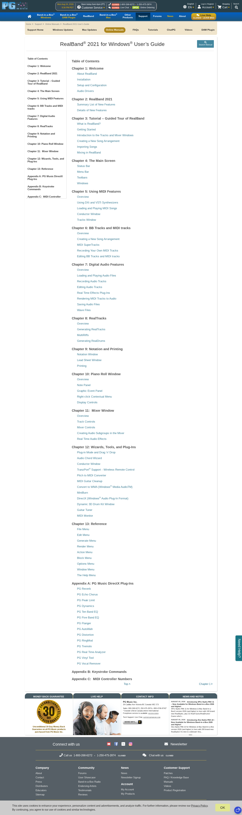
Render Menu (85, 546)
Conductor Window (88, 214)
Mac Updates (89, 29)
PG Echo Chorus (87, 594)
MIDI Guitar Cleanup (89, 481)
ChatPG (171, 29)
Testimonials (85, 790)
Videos (188, 29)
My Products (128, 793)
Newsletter (179, 744)
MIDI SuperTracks (88, 244)
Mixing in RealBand (89, 152)
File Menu (83, 529)
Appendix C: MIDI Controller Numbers (102, 679)
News (124, 773)
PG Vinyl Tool (85, 657)
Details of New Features (92, 110)
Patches (168, 773)
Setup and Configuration (92, 85)
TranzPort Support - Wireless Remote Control (105, 469)
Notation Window (87, 354)
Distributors (42, 786)
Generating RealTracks (91, 329)
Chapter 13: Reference (40, 168)
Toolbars (82, 177)
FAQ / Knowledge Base (176, 777)
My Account (127, 789)
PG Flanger (84, 623)
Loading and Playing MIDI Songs (97, 208)
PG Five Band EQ (88, 617)
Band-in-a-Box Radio (89, 781)
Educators (41, 790)
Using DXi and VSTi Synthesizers (97, 202)
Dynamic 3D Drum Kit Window (95, 504)
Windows (82, 183)
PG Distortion (85, 634)
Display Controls (87, 402)
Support (38, 24)
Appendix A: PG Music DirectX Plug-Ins (103, 583)
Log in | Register (207, 4)
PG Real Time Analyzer (91, 652)
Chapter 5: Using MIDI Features (45, 98)
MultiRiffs (83, 335)
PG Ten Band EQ (87, 611)
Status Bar (83, 166)
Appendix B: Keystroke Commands (99, 672)
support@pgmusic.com (151, 717)
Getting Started (86, 129)
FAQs (136, 29)
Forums (82, 773)
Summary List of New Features (96, 104)
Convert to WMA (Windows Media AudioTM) (105, 487)
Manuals (168, 781)
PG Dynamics (85, 606)
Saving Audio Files (88, 304)
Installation (83, 79)
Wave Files (84, 310)
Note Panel (84, 385)
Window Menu (85, 569)
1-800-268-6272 (127, 4)
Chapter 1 (205, 684)
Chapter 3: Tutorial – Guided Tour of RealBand (43, 82)
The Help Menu (86, 575)
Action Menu (84, 552)
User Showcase (86, 777)
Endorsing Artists (87, 786)
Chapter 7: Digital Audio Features (98, 264)
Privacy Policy (199, 805)
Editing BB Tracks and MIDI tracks (98, 256)
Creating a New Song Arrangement (98, 141)
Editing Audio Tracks (89, 287)
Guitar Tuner (84, 510)
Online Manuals (52, 24)
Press (39, 781)
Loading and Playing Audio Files (96, 275)
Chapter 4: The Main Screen (43, 91)
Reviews (83, 794)
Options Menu (85, 563)
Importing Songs (87, 146)
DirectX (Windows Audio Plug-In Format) (102, 498)
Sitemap (40, 794)
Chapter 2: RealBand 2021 (42, 73)
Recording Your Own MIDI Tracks (97, 250)
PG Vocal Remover (89, 663)
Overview (83, 196)
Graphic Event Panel (89, 390)
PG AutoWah (85, 629)
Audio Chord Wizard (89, 458)
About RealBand (87, 73)
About (39, 773)
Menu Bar (83, 171)
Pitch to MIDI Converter (91, 475)
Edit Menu (83, 535)
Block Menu (84, 558)
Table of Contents (37, 58)
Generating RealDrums (91, 340)
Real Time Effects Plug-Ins (93, 292)
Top (126, 684)
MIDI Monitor (85, 515)
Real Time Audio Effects (92, 438)
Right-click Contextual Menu (94, 396)
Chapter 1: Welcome (39, 66)
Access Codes (153, 713)
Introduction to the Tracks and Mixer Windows (105, 135)
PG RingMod (85, 640)
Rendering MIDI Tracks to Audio (96, 298)
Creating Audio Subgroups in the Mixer (100, 433)
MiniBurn (82, 492)
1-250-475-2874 (144, 4)
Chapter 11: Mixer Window (42, 151)
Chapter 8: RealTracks (40, 126)
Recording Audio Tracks (91, 281)
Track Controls (86, 421)
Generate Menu (86, 540)
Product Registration (175, 790)
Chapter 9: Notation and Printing (97, 349)
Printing (81, 365)
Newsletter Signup (131, 777)
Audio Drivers (85, 91)
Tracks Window (86, 219)
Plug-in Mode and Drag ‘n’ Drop (96, 452)
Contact (40, 777)
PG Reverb (84, 588)
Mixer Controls (86, 427)
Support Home (35, 29)
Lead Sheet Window (89, 360)
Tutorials (153, 29)
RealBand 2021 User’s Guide (76, 24)
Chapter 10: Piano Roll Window (45, 143)
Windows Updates (63, 29)
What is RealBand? (89, 123)
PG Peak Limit (86, 600)
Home (28, 24)
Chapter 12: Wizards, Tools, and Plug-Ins (104, 447)
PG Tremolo (84, 646)
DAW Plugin (208, 29)
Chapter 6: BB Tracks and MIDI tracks (101, 228)
